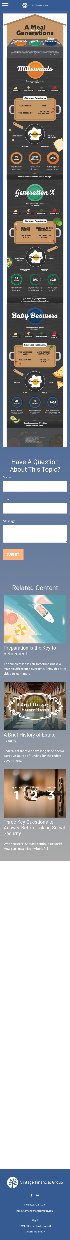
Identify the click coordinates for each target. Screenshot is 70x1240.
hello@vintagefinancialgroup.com (35, 1210)
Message (9, 521)
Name (7, 477)
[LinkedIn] (37, 1195)
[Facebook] (31, 1195)
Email (6, 499)
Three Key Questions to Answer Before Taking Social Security (34, 827)
